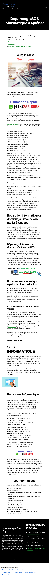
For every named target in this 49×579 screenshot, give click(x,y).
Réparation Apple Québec (8, 569)
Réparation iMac (34, 569)
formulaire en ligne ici (33, 534)
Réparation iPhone (6, 572)
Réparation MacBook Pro (22, 569)
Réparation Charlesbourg (8, 574)
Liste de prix (19, 574)
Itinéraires (37, 548)
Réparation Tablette (17, 572)
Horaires (29, 548)
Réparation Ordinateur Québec (14, 560)
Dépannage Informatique (30, 572)
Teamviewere (12, 327)
